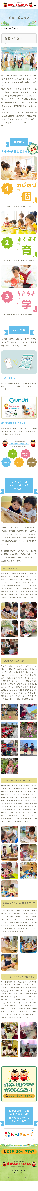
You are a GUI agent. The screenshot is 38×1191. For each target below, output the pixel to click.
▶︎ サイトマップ (19, 1172)
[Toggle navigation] (34, 4)
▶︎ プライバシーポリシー (19, 1170)
